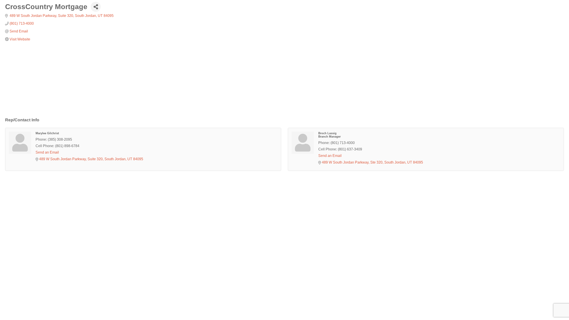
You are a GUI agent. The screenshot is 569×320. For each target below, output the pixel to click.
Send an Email (47, 152)
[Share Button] (96, 7)
